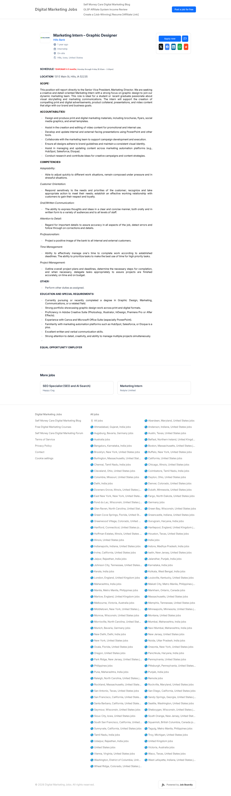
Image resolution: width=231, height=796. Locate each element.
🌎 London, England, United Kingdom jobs (115, 577)
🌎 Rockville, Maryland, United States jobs (169, 684)
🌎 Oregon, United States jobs (107, 653)
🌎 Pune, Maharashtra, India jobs (109, 671)
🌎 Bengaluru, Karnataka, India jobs (111, 445)
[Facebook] (167, 47)
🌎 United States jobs (102, 747)
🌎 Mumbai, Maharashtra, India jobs (165, 621)
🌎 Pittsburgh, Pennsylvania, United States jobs (170, 665)
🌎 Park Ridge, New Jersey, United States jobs (116, 659)
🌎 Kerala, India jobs (102, 571)
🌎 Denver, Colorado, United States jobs (167, 483)
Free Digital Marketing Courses (53, 426)
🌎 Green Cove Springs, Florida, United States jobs (116, 514)
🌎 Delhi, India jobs (101, 483)
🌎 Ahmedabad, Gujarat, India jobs (110, 426)
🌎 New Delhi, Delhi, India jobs (108, 634)
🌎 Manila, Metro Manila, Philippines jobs (114, 590)
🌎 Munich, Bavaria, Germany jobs (110, 627)
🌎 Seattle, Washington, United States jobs (169, 703)
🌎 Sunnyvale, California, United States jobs (115, 728)
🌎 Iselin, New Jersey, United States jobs (168, 552)
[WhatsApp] (180, 47)
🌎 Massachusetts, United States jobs (166, 596)
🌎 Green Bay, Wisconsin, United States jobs (170, 508)
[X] (161, 47)
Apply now (170, 38)
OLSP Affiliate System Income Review (105, 9)
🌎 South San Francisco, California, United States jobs (116, 722)
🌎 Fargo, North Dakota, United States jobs (169, 496)
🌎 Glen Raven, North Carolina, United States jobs (116, 508)
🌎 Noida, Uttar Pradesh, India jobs (164, 640)
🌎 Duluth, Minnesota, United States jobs (168, 489)
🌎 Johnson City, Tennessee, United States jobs (116, 565)
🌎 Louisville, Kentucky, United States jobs (169, 577)
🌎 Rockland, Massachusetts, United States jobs (116, 684)
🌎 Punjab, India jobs (156, 671)
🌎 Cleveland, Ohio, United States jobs (112, 470)
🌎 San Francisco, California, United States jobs (116, 697)
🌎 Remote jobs (153, 678)
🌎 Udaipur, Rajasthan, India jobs (109, 741)
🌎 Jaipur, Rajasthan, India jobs (108, 558)
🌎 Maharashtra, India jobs (105, 583)
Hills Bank (59, 39)
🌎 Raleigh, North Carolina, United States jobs (116, 678)
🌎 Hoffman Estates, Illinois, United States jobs (116, 533)
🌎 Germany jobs (154, 502)
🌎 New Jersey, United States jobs (164, 634)
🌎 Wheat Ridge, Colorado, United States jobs (116, 766)
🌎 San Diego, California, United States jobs (169, 690)
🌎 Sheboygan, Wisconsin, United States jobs (170, 709)
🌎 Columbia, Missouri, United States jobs (114, 477)
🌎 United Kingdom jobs (158, 741)
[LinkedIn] (173, 47)
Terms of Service (45, 439)
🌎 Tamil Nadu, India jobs (105, 734)
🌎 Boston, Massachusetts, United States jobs (170, 445)
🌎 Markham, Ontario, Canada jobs (164, 590)
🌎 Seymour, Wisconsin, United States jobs (115, 709)
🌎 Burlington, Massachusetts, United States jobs (116, 458)
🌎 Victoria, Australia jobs (159, 747)
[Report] (185, 39)
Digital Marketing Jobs (56, 9)
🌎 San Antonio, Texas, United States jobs (114, 690)
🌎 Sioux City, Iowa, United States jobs (112, 715)
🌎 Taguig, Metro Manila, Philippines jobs (168, 728)
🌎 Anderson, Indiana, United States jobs (168, 426)
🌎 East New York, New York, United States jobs (116, 496)
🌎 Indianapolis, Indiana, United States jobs (115, 546)
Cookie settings (44, 458)
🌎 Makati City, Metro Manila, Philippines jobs (170, 583)
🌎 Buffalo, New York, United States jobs (168, 452)
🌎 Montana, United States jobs (162, 615)
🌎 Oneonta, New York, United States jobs (168, 646)
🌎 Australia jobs (100, 439)
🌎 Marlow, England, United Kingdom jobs (115, 596)
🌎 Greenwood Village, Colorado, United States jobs (116, 521)
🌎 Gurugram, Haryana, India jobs (164, 521)
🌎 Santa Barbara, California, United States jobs (116, 703)
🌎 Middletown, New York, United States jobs (116, 609)
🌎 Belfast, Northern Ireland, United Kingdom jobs (170, 439)
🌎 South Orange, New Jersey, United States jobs (170, 715)
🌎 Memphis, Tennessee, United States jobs (169, 602)
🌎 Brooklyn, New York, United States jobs (115, 452)
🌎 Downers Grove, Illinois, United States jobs (116, 489)
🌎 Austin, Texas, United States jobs (165, 433)
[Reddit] (186, 47)
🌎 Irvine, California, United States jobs (113, 552)
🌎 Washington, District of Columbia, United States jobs (116, 759)
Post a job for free (184, 9)
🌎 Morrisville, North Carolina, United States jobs (116, 621)
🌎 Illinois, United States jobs (107, 540)
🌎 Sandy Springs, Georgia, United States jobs (170, 697)
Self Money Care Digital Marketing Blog (106, 4)
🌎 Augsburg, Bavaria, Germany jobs (111, 433)
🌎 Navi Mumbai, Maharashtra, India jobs (168, 627)
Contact (39, 452)
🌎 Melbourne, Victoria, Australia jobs (112, 602)
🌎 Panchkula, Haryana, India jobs (164, 653)
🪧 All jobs (96, 420)
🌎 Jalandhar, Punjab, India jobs (163, 558)
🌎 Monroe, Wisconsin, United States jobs (114, 615)
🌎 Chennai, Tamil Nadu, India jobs (110, 464)
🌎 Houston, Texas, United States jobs (166, 533)
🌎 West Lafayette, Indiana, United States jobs (170, 759)
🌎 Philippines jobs (101, 665)
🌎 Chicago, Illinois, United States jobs (166, 464)
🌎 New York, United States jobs (109, 640)
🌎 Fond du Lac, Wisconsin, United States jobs (116, 502)
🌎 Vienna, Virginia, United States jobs (112, 753)
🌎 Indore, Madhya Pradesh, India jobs (166, 546)
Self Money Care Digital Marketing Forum (59, 433)
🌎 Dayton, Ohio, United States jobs (165, 477)
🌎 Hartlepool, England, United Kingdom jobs (170, 527)
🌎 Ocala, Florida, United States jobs (111, 646)
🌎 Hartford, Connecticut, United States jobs (116, 527)
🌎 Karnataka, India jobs (158, 565)
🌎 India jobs (152, 540)
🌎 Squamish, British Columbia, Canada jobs (170, 722)
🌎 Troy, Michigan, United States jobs (166, 734)
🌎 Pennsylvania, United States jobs (165, 659)
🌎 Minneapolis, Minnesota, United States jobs (170, 609)
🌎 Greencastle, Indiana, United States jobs (169, 514)
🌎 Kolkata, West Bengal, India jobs (164, 571)
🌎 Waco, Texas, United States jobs (165, 753)
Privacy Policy (43, 445)
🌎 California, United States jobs (163, 458)
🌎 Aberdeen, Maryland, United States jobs (169, 420)
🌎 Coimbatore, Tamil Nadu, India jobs (166, 470)
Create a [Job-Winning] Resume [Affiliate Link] (111, 14)
